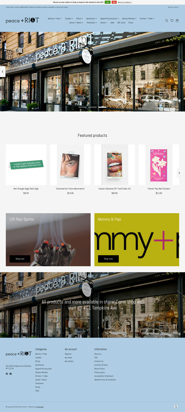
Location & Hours (101, 365)
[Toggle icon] (167, 20)
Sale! (112, 22)
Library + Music (41, 380)
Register (68, 354)
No (114, 2)
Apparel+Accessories (43, 369)
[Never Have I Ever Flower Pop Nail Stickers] (159, 164)
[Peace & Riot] (22, 20)
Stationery (39, 383)
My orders (68, 357)
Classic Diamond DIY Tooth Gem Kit (114, 188)
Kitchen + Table (41, 376)
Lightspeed (39, 407)
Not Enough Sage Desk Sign (26, 188)
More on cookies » (125, 2)
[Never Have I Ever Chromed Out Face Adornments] (70, 164)
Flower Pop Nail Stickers (159, 188)
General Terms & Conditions (105, 380)
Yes (107, 2)
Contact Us (98, 361)
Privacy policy (99, 372)
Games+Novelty (41, 372)
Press (131, 22)
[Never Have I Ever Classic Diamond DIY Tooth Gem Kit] (114, 164)
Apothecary (39, 365)
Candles (38, 357)
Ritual (37, 361)
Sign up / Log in (173, 7)
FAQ (95, 357)
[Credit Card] (176, 406)
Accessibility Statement (103, 376)
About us (97, 354)
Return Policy (99, 369)
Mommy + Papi (41, 354)
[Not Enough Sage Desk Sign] (26, 164)
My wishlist (69, 361)
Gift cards (121, 22)
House (37, 387)
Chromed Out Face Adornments (70, 188)
